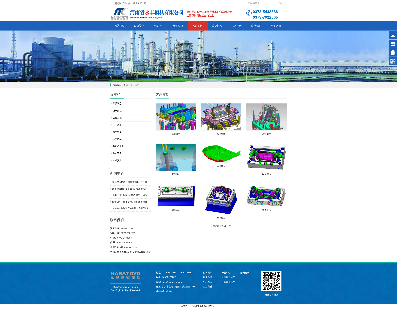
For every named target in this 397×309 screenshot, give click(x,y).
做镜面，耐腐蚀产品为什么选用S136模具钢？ (134, 208)
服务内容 (117, 139)
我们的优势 (118, 146)
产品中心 (158, 25)
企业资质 (117, 160)
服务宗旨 (117, 132)
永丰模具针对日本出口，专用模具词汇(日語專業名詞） (138, 188)
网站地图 (169, 291)
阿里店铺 (276, 25)
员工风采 (117, 125)
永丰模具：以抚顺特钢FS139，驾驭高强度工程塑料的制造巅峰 (142, 195)
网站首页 (119, 25)
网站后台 (160, 291)
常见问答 (217, 25)
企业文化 (117, 117)
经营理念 (117, 103)
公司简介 (139, 25)
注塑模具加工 (228, 277)
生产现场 (117, 153)
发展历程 (117, 110)
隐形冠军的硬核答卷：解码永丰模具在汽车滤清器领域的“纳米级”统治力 (146, 201)
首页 (125, 84)
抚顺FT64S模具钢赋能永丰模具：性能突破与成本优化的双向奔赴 (143, 182)
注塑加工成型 (228, 282)
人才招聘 (237, 25)
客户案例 (198, 25)
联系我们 (256, 25)
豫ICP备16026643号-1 (203, 306)
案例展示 (176, 133)
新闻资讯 (178, 25)
